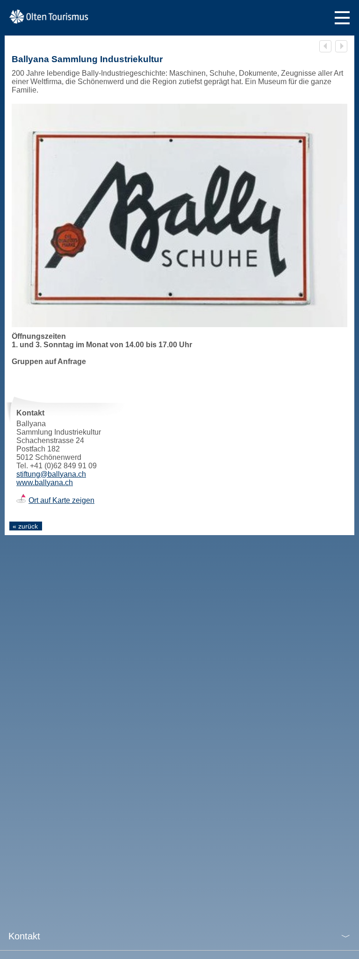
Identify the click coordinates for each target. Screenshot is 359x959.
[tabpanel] (179, 215)
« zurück (25, 526)
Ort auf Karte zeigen (61, 500)
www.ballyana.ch (44, 483)
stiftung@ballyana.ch (51, 474)
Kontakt (24, 936)
